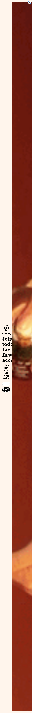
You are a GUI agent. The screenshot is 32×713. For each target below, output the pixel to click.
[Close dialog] (29, 2)
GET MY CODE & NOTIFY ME (6, 389)
